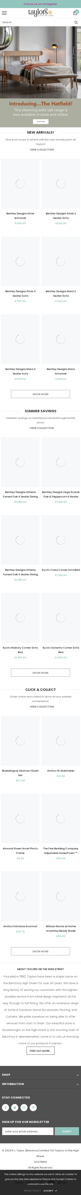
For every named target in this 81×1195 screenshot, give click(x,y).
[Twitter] (14, 1107)
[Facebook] (5, 1107)
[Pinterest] (33, 1107)
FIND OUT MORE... (41, 1051)
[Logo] (40, 12)
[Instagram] (24, 1107)
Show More (40, 394)
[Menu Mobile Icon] (4, 13)
